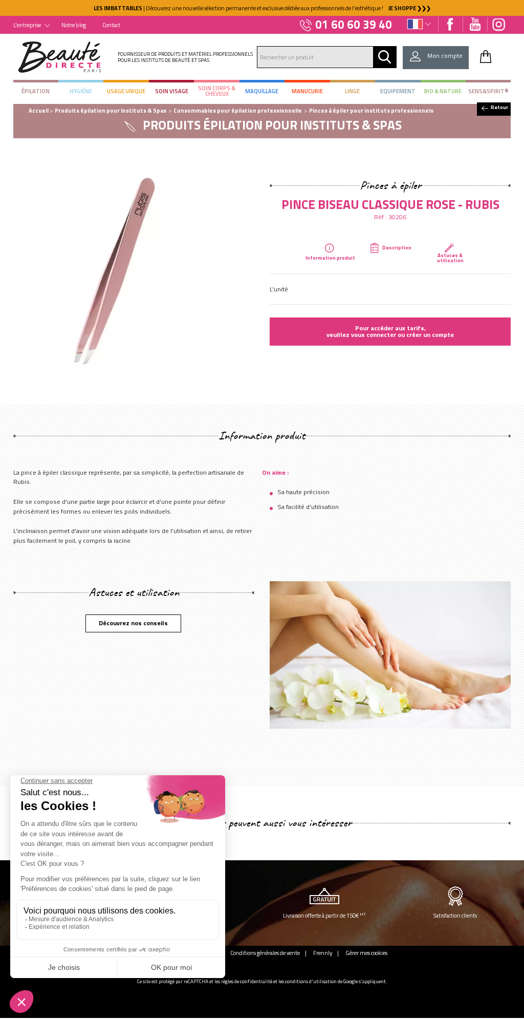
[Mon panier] (485, 56)
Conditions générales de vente (265, 952)
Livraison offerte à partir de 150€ (324, 915)
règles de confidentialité (246, 981)
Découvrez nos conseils (133, 623)
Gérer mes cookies (366, 952)
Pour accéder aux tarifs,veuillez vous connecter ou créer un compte (390, 331)
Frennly (322, 952)
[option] (262, 8)
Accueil (39, 110)
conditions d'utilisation (311, 981)
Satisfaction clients (455, 915)
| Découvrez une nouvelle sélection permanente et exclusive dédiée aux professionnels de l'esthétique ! (262, 8)
